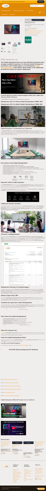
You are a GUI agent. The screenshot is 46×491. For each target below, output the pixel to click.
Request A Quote (40, 1)
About (25, 478)
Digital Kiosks (15, 474)
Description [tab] (3, 59)
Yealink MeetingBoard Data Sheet (9, 392)
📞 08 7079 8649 (38, 479)
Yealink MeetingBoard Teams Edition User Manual (12, 389)
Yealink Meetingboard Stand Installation (10, 379)
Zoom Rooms (38, 33)
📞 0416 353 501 (38, 478)
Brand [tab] (16, 59)
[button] (10, 10)
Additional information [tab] (10, 59)
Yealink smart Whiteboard (24, 345)
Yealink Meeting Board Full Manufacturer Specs (11, 395)
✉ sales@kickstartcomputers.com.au (39, 475)
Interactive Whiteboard (32, 29)
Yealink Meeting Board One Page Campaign (11, 382)
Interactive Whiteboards (17, 473)
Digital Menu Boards (16, 475)
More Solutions (12, 14)
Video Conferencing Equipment (18, 10)
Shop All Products (30, 10)
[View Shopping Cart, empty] (39, 12)
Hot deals (14, 480)
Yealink (34, 33)
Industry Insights (4, 14)
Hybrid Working (29, 30)
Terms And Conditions (28, 470)
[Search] (43, 6)
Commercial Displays (16, 472)
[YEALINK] (28, 39)
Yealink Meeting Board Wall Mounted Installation (11, 385)
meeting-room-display (35, 30)
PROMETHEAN (3, 452)
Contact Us (26, 469)
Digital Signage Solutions (6, 10)
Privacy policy (26, 472)
